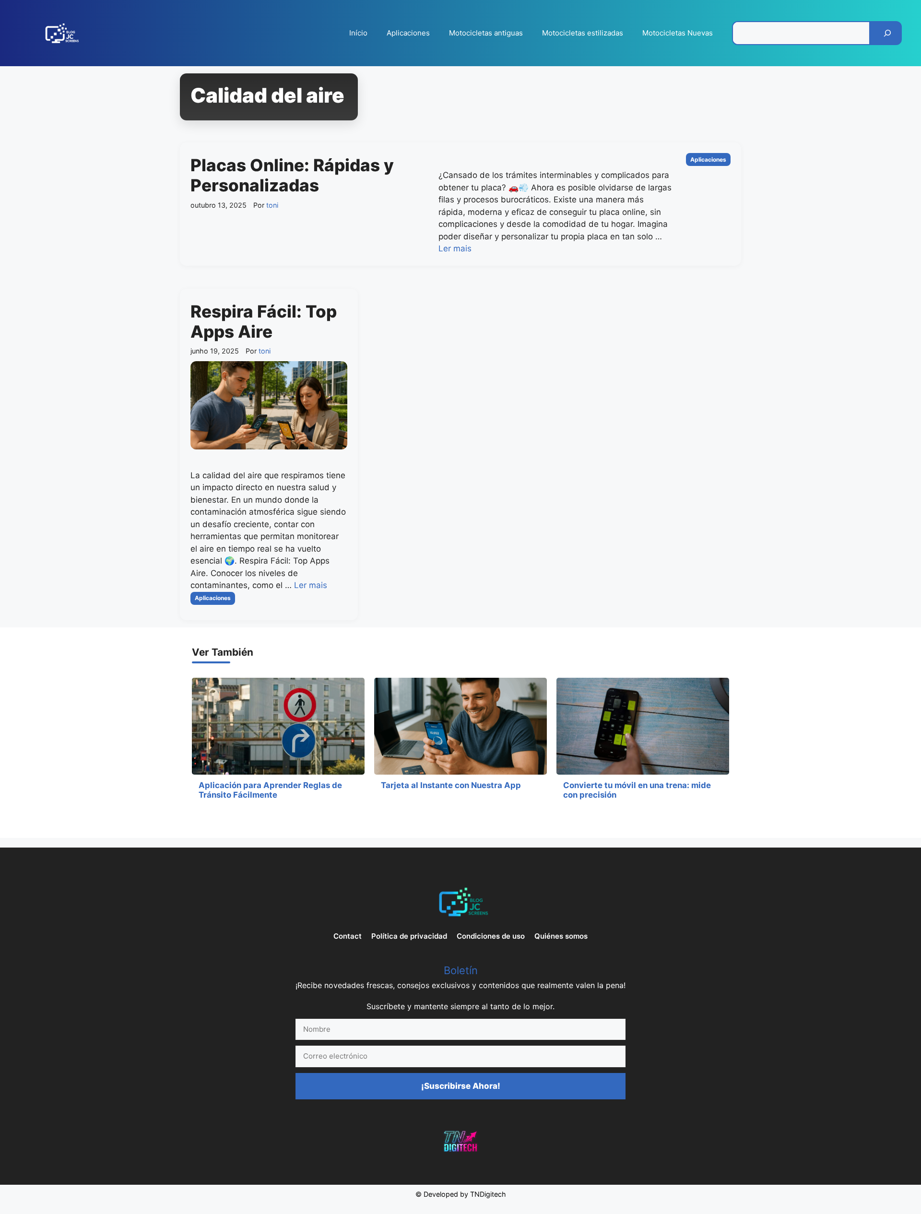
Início (358, 32)
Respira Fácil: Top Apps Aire (263, 321)
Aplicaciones (408, 32)
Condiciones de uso (491, 936)
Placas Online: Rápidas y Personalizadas (292, 175)
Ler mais (455, 248)
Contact (347, 936)
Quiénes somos (561, 936)
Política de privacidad (409, 936)
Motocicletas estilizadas (582, 32)
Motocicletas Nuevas (677, 32)
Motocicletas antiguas (486, 32)
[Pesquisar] (887, 33)
